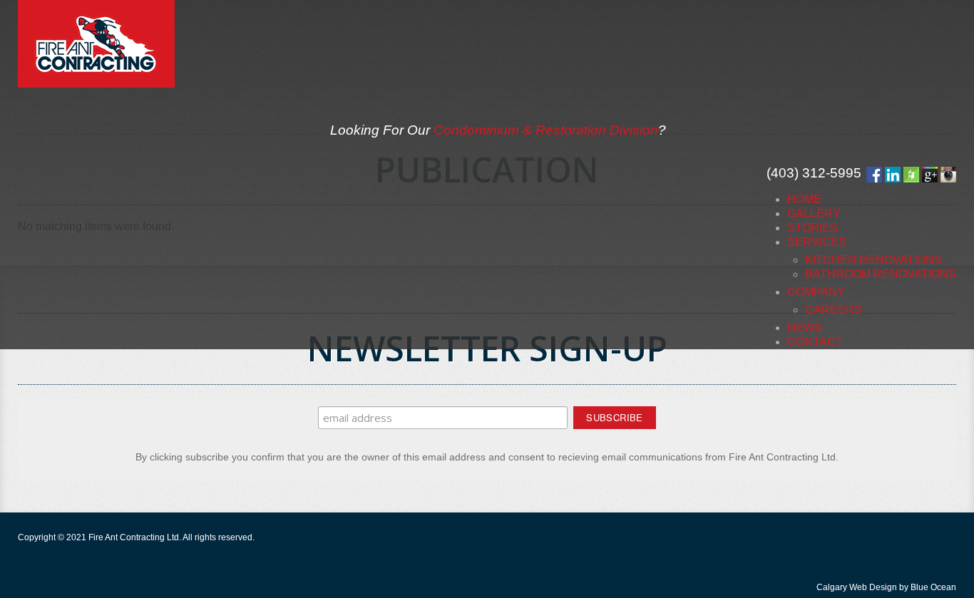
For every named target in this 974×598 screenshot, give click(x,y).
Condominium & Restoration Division (546, 130)
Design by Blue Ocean (912, 587)
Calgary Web (841, 587)
